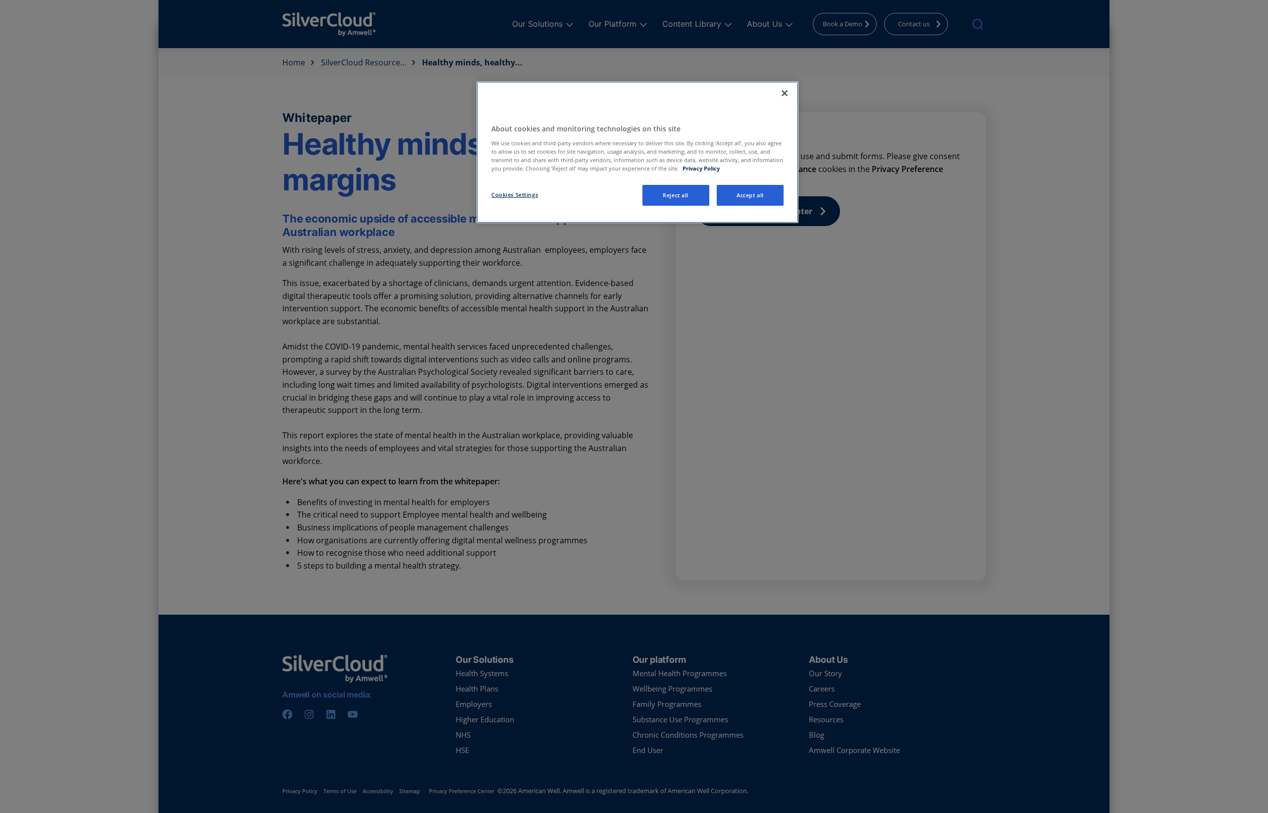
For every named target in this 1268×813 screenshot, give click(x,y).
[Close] (784, 93)
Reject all (675, 195)
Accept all (750, 195)
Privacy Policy (701, 168)
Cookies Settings (514, 194)
